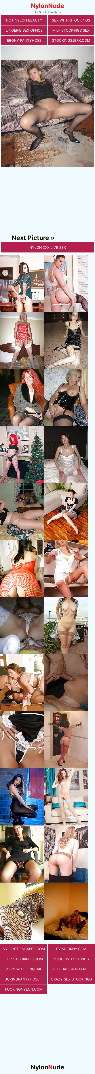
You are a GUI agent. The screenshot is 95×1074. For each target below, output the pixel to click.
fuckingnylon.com (23, 989)
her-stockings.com (24, 959)
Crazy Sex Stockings (71, 979)
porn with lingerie (24, 969)
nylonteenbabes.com (24, 949)
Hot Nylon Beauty (24, 20)
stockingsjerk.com (71, 40)
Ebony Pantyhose (24, 40)
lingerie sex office (24, 30)
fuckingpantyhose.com (24, 979)
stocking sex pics (71, 959)
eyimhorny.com (71, 949)
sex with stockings (71, 20)
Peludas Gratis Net (71, 969)
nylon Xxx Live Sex (47, 247)
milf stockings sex (70, 30)
